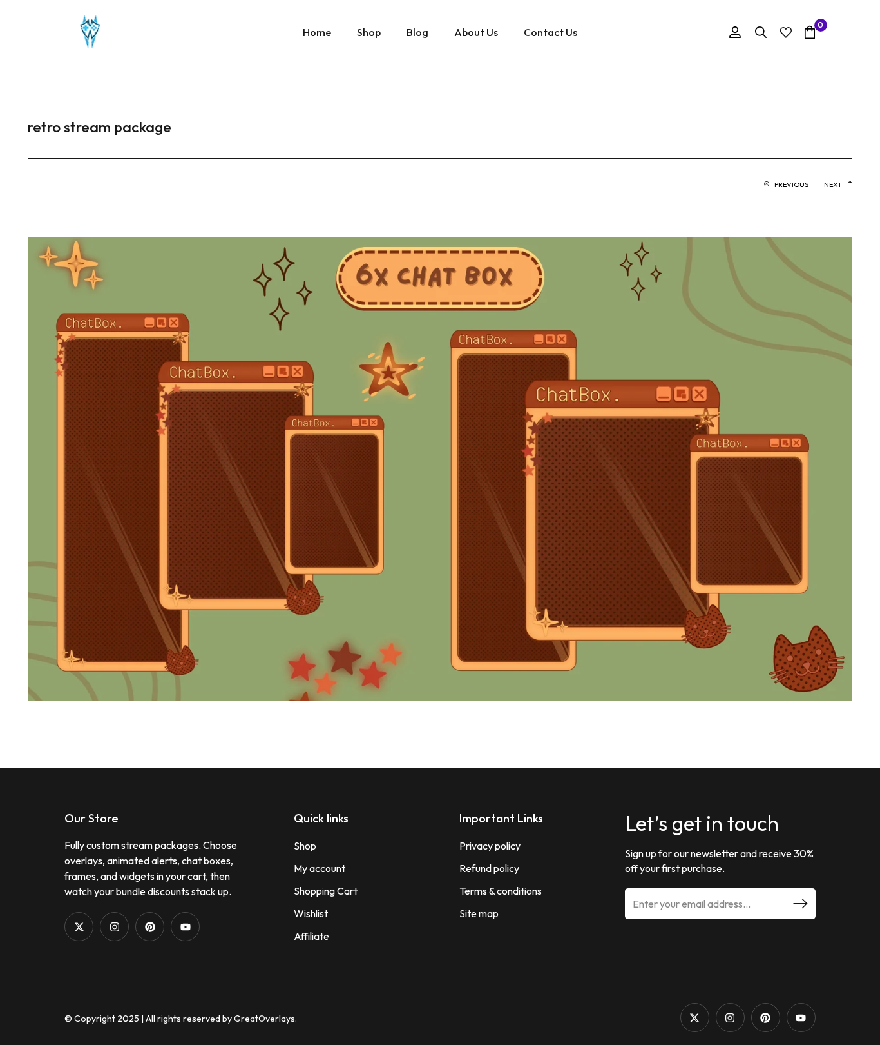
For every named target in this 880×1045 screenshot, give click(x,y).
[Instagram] (114, 926)
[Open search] (761, 32)
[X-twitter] (78, 926)
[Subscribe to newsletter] (800, 903)
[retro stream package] (440, 467)
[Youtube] (185, 926)
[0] (810, 32)
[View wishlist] (786, 32)
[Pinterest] (149, 926)
